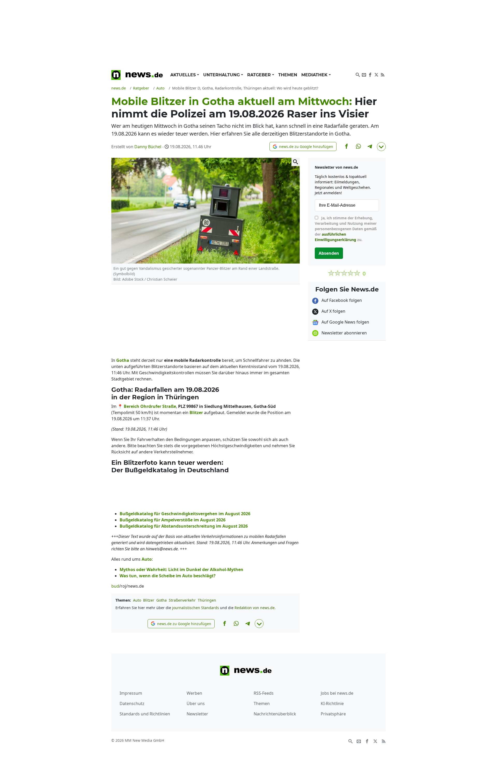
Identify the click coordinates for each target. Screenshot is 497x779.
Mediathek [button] (315, 74)
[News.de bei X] (376, 74)
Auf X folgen (332, 311)
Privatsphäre (333, 714)
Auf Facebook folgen (341, 300)
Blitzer (148, 600)
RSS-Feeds (264, 693)
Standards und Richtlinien (145, 714)
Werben (194, 693)
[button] (303, 146)
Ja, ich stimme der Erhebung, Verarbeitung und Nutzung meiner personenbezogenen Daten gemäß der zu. (346, 228)
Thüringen (207, 600)
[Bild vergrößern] (295, 162)
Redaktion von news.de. (255, 607)
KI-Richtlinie (332, 703)
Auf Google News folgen (344, 322)
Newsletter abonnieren (343, 333)
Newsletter (197, 714)
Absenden (329, 253)
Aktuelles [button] (183, 74)
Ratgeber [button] (259, 74)
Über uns (196, 703)
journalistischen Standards (195, 607)
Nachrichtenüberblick (275, 714)
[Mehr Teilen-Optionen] (381, 146)
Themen (287, 74)
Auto (137, 600)
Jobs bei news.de (337, 693)
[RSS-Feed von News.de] (382, 74)
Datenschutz (132, 703)
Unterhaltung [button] (222, 74)
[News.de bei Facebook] (370, 74)
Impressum (131, 693)
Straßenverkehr (182, 600)
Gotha (161, 600)
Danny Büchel (147, 146)
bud (115, 586)
